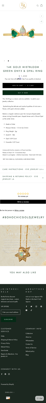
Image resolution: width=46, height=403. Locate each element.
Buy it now (23, 93)
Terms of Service (31, 348)
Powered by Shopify (7, 384)
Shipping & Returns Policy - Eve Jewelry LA (20, 177)
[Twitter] (31, 306)
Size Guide (4, 350)
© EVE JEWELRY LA (9, 381)
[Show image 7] (21, 60)
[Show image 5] (17, 60)
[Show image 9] (26, 60)
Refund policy (30, 351)
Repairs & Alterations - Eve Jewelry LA (9, 355)
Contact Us (29, 344)
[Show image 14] (37, 60)
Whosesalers (30, 340)
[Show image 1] (8, 60)
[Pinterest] (41, 306)
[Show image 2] (10, 60)
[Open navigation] (3, 5)
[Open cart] (41, 5)
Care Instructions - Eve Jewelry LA (22, 169)
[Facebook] (26, 306)
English (9, 392)
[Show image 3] (12, 60)
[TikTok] (31, 310)
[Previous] (4, 60)
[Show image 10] (28, 60)
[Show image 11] (30, 60)
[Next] (41, 60)
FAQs (2, 336)
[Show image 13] (35, 60)
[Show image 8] (24, 60)
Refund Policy (5, 347)
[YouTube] (26, 310)
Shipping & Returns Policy (9, 340)
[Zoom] (41, 16)
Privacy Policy (5, 343)
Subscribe (8, 319)
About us (28, 337)
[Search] (38, 5)
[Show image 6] (19, 60)
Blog (27, 355)
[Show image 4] (15, 60)
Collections (29, 333)
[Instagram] (36, 306)
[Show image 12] (33, 60)
